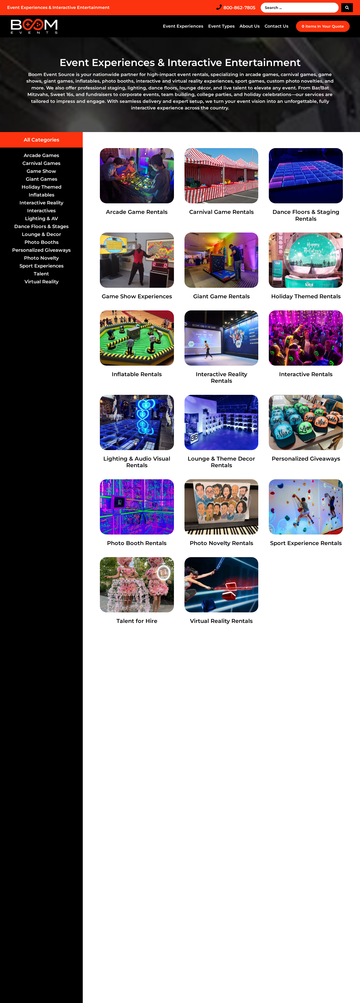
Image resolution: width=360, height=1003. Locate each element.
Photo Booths (42, 242)
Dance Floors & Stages (41, 226)
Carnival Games (41, 163)
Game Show (41, 171)
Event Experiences (183, 26)
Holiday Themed (41, 187)
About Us (250, 26)
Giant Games (41, 179)
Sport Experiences (42, 266)
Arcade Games (41, 155)
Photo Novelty (41, 258)
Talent (41, 274)
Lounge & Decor (41, 234)
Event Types (221, 26)
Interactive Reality (41, 203)
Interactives (41, 211)
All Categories (41, 140)
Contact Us (276, 26)
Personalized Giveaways (41, 250)
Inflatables (41, 195)
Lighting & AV (41, 218)
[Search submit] (347, 7)
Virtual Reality (42, 282)
